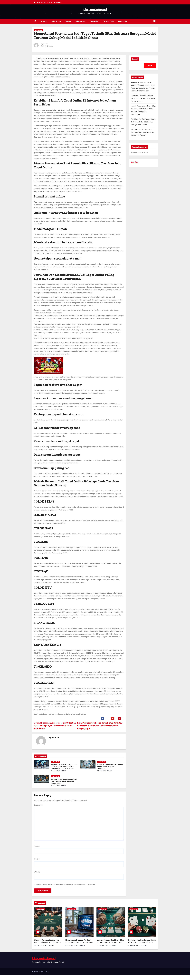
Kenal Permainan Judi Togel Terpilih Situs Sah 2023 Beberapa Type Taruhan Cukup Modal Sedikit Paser (55, 726)
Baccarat (44, 21)
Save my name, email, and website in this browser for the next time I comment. (65, 885)
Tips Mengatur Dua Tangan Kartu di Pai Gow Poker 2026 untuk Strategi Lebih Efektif (143, 122)
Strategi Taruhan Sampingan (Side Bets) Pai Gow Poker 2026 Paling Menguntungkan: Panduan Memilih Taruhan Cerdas (48, 943)
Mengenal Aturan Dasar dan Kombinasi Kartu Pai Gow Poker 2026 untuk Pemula (142, 132)
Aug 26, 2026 (41, 945)
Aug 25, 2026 (73, 945)
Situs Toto (134, 162)
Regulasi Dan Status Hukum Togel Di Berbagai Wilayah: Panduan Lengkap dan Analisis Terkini (64, 766)
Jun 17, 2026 (101, 770)
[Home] (35, 21)
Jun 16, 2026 (55, 785)
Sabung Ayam (80, 21)
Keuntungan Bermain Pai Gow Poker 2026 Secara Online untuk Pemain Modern (143, 98)
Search (135, 59)
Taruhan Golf (94, 21)
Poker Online (56, 21)
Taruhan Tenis (108, 21)
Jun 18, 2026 (55, 770)
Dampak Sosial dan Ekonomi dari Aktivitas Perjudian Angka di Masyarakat (64, 781)
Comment (38, 805)
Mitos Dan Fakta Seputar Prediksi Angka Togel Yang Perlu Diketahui (110, 766)
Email (36, 859)
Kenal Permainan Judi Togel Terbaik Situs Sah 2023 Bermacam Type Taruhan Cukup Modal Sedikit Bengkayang (99, 726)
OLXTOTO (46, 971)
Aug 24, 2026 (104, 945)
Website (37, 872)
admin (45, 44)
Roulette (68, 21)
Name (37, 846)
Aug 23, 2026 (135, 945)
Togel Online (122, 21)
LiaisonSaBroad (95, 10)
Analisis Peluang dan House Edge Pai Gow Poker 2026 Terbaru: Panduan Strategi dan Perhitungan (110, 943)
